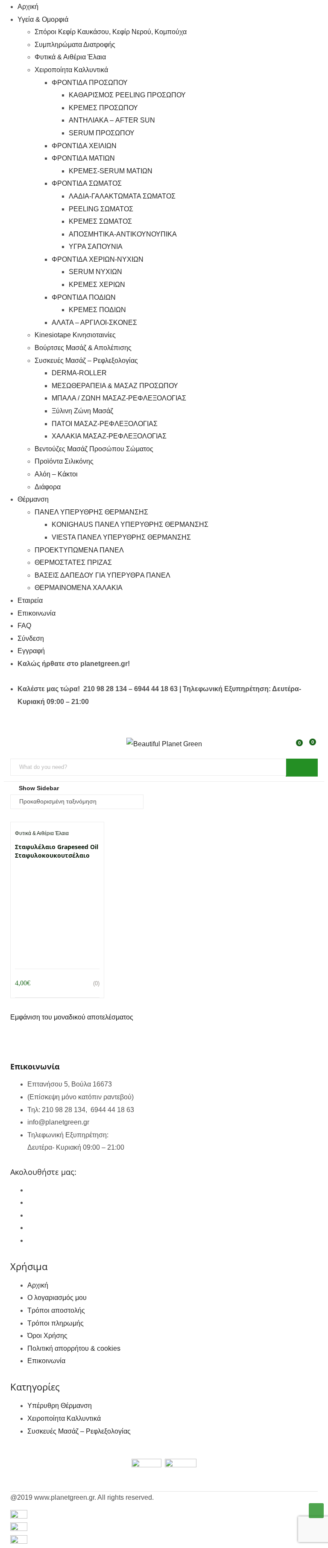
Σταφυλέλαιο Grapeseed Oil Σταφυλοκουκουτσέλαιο (56, 851)
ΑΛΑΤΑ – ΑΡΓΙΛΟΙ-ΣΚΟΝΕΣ (94, 322)
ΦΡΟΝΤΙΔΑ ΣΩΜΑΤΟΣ (87, 183)
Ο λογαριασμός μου (57, 1297)
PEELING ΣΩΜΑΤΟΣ (101, 209)
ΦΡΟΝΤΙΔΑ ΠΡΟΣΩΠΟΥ (90, 82)
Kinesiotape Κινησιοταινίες (75, 335)
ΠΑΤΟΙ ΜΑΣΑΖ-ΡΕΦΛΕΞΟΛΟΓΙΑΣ (105, 423)
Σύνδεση (31, 638)
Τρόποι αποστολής (56, 1310)
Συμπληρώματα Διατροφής (75, 44)
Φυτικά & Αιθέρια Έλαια (70, 57)
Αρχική (28, 6)
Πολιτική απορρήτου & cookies (73, 1348)
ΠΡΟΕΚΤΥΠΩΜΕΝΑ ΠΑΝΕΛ (79, 550)
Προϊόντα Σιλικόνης (64, 461)
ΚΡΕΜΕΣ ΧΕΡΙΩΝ (97, 284)
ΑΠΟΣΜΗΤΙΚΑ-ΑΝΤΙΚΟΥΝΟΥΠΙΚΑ (123, 234)
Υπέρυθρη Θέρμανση (59, 1405)
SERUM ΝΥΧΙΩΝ (95, 271)
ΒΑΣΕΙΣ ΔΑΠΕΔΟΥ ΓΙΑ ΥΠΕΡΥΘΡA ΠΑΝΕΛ (102, 575)
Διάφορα (48, 487)
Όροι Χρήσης (47, 1335)
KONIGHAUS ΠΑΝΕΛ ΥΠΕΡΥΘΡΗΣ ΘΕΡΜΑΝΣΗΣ (130, 524)
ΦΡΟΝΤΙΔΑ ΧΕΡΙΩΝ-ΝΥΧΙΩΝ (98, 259)
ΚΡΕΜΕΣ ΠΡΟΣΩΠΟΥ (103, 107)
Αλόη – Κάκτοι (56, 474)
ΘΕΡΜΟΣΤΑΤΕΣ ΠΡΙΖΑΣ (73, 562)
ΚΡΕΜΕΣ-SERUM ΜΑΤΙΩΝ (110, 171)
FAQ (24, 625)
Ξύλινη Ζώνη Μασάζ (82, 411)
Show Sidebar (38, 788)
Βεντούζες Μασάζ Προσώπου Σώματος (94, 449)
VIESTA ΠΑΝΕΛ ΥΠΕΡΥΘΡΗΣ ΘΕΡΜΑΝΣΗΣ (121, 537)
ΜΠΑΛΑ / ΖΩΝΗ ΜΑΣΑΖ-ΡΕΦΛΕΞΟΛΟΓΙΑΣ (119, 398)
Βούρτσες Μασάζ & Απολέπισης (83, 347)
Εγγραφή (31, 650)
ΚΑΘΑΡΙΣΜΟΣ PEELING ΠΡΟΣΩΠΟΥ (127, 95)
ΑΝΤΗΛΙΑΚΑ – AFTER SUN (112, 120)
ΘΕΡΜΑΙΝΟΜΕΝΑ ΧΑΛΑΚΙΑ (79, 587)
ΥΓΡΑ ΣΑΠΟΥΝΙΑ (96, 246)
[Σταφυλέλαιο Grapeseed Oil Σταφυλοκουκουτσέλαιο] (57, 873)
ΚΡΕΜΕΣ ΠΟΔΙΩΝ (97, 309)
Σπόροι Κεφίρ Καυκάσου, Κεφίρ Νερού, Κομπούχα (111, 31)
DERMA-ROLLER (79, 373)
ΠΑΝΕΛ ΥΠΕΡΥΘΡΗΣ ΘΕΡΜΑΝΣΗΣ (91, 512)
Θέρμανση (33, 499)
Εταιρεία (30, 600)
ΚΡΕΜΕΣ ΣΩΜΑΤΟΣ (100, 221)
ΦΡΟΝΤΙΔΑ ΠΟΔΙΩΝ (84, 297)
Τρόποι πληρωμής (55, 1323)
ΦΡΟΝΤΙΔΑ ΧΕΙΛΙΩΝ (84, 145)
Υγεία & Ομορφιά (43, 19)
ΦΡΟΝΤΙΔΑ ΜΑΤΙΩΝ (83, 158)
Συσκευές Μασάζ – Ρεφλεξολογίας (86, 360)
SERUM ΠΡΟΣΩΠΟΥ (102, 133)
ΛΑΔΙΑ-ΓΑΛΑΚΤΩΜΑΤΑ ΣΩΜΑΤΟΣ (122, 196)
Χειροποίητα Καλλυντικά (71, 69)
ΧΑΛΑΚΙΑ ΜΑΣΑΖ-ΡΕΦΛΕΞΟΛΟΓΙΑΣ (109, 436)
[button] (311, 747)
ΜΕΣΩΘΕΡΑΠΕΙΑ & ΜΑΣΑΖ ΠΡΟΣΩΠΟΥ (115, 385)
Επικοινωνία (37, 613)
